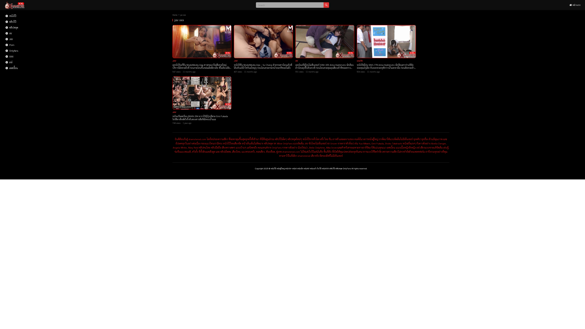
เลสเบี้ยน (13, 68)
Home (174, 15)
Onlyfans (13, 50)
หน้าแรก (576, 5)
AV (10, 33)
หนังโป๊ (12, 16)
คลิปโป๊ (12, 21)
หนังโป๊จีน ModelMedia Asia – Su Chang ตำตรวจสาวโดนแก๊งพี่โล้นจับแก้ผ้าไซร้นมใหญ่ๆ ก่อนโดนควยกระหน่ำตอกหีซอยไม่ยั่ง (263, 66)
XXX (11, 56)
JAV (11, 39)
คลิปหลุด (13, 27)
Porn (11, 44)
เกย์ (10, 62)
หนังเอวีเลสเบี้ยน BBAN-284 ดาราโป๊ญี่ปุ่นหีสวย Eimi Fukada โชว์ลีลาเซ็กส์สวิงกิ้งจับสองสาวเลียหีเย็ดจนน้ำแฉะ (200, 118)
